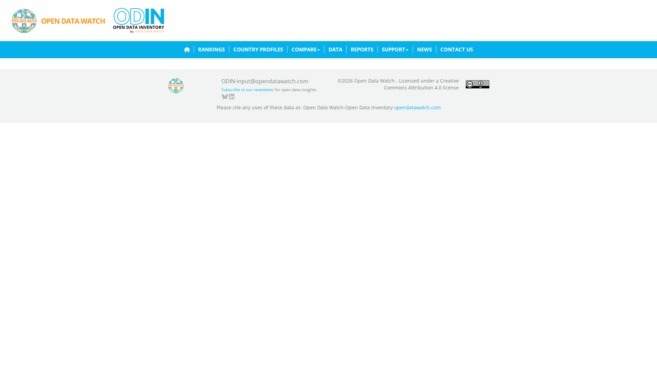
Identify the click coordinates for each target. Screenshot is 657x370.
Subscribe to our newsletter (247, 89)
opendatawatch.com (417, 107)
